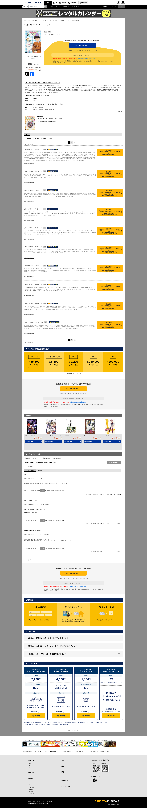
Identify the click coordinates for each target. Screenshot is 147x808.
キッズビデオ (56, 34)
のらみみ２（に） (68, 436)
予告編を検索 (35, 64)
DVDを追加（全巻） (30, 441)
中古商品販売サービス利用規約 (57, 751)
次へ (75, 142)
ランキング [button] (74, 7)
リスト (118, 3)
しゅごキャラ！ (106, 436)
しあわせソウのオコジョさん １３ (47, 118)
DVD (48, 2)
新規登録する (36, 716)
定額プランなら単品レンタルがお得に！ (87, 740)
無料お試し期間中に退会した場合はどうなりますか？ (48, 638)
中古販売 (31, 791)
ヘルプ (114, 7)
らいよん (42, 478)
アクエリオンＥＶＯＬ (30, 436)
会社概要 (24, 751)
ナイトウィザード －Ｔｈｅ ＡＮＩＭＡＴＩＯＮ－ (56, 436)
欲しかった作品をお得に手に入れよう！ (49, 740)
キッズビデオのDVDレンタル (59, 20)
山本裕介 (35, 107)
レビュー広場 (64, 780)
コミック (64, 2)
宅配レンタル (32, 787)
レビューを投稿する (113, 462)
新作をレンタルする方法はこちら (86, 58)
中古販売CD (74, 2)
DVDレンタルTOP (28, 20)
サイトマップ (114, 751)
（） (39, 70)
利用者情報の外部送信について (102, 751)
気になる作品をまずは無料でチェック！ (106, 740)
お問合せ (63, 772)
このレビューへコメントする (113, 494)
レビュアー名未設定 (44, 504)
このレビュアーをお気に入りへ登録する (95, 494)
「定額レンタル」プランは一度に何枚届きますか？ (47, 654)
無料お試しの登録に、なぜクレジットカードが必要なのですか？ (52, 646)
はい (43, 490)
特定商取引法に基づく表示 (88, 751)
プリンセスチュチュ (88, 436)
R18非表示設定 (32, 793)
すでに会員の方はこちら (90, 50)
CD (56, 2)
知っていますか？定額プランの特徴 (67, 740)
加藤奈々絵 (51, 109)
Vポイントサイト (65, 786)
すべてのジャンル (36, 20)
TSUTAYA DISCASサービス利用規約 (41, 751)
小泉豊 (46, 109)
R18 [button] (121, 7)
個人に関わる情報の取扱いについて (73, 751)
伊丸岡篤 (41, 109)
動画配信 (84, 2)
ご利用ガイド (106, 7)
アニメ (50, 34)
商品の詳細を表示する (29, 163)
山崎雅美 (35, 109)
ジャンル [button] (52, 7)
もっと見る (118, 111)
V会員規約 (29, 751)
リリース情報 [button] (63, 7)
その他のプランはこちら (74, 50)
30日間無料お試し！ (82, 45)
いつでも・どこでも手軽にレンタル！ (30, 740)
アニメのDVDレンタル (46, 20)
